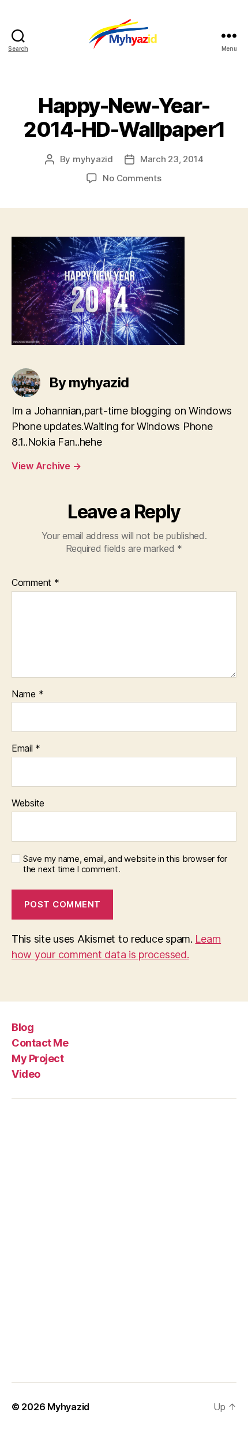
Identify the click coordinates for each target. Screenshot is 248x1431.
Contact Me (40, 1043)
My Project (37, 1058)
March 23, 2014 (171, 159)
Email (26, 748)
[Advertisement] (124, 1240)
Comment (35, 583)
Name (27, 694)
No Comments (132, 178)
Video (26, 1074)
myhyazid (93, 159)
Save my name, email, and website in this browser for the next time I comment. (125, 864)
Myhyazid (68, 1407)
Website (28, 803)
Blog (22, 1027)
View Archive (46, 466)
